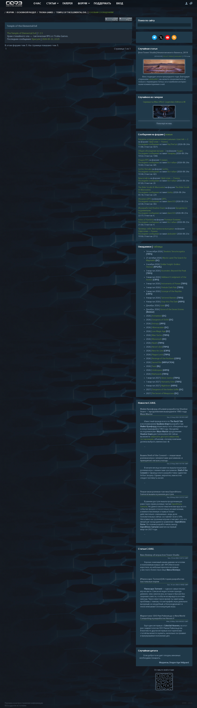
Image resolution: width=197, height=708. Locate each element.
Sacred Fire (156, 362)
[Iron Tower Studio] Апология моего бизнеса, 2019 (163, 53)
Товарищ (171, 153)
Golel (162, 306)
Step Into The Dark (169, 302)
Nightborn (165, 386)
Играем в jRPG (144, 199)
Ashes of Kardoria (146, 220)
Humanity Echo (168, 382)
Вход (119, 3)
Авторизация (186, 3)
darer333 (171, 202)
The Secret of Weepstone (163, 393)
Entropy (155, 324)
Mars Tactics (157, 335)
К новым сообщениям (101, 13)
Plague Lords (157, 355)
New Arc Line (157, 351)
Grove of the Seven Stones (172, 309)
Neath (154, 343)
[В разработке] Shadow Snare (151, 208)
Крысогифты (144, 178)
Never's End (157, 347)
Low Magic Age (159, 331)
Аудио (180, 151)
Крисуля (36, 39)
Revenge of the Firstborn (163, 359)
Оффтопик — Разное (158, 142)
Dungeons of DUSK (160, 320)
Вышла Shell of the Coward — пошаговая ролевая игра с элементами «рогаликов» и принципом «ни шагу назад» (161, 458)
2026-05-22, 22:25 (51, 39)
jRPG (164, 199)
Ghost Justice (167, 378)
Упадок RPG (143, 160)
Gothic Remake (145, 169)
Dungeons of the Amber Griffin (165, 390)
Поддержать (102, 3)
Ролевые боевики (172, 220)
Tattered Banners (168, 298)
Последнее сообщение (148, 144)
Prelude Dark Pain (169, 288)
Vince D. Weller (168, 56)
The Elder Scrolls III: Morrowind (151, 187)
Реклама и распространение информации (24, 703)
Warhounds (157, 374)
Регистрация (191, 3)
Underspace (157, 370)
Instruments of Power (171, 284)
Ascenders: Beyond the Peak (173, 271)
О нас (37, 3)
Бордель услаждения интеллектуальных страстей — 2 (163, 139)
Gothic (165, 169)
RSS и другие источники (15, 706)
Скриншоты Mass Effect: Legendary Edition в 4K (164, 102)
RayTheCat (172, 144)
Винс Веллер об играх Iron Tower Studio (159, 555)
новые (169, 134)
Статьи (51, 3)
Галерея (68, 3)
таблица (157, 247)
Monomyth (157, 339)
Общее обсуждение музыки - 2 (152, 151)
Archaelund (157, 316)
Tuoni (154, 366)
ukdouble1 (178, 56)
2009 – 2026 (187, 703)
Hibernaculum (158, 328)
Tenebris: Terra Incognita (174, 252)
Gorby (170, 192)
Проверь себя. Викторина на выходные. (156, 229)
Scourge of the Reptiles (171, 291)
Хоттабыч (172, 163)
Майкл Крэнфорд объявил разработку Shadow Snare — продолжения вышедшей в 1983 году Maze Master (163, 411)
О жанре (163, 160)
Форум (82, 3)
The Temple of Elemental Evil (21, 33)
